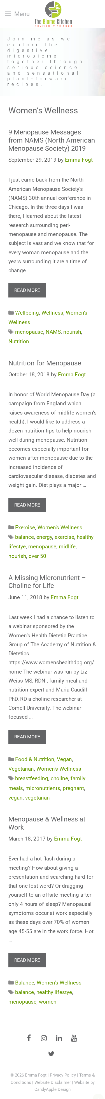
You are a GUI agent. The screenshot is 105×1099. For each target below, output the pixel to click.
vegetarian (37, 798)
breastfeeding (31, 778)
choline (59, 778)
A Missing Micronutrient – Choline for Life (47, 582)
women (48, 1002)
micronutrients (42, 788)
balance (24, 537)
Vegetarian (21, 769)
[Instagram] (44, 1038)
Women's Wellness (60, 527)
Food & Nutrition (34, 759)
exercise (64, 537)
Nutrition (18, 341)
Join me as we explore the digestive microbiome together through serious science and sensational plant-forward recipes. (46, 61)
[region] (52, 62)
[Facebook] (28, 1038)
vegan (15, 798)
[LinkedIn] (59, 1038)
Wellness (52, 313)
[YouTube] (74, 1038)
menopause (29, 332)
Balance (24, 982)
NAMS (53, 332)
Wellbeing (27, 313)
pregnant (73, 788)
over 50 (37, 556)
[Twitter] (51, 1054)
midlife (67, 546)
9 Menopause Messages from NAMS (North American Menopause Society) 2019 (51, 140)
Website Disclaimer (52, 1082)
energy (44, 537)
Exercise (25, 527)
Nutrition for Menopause (44, 363)
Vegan (64, 759)
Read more (27, 290)
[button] (52, 62)
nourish (72, 332)
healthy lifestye (54, 992)
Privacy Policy (63, 1075)
